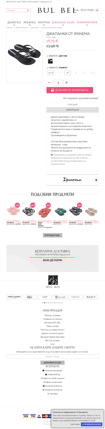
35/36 (50, 73)
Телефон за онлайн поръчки (52, 378)
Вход (76, 10)
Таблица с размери (52, 315)
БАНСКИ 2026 (63, 22)
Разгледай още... (53, 235)
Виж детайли (52, 260)
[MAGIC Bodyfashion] (76, 297)
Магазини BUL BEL (52, 323)
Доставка (60, 337)
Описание (72, 105)
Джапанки (35, 28)
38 (68, 73)
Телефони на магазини (52, 382)
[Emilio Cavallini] (14, 297)
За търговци (52, 394)
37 (59, 73)
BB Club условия (52, 341)
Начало (9, 28)
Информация (72, 110)
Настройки (75, 424)
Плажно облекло (21, 28)
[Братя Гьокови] (29, 297)
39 (76, 73)
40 (84, 73)
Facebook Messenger (53, 371)
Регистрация (87, 10)
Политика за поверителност (52, 330)
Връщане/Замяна (48, 337)
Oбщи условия (52, 326)
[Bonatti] (60, 297)
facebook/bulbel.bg (53, 386)
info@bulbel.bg (53, 374)
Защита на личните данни (53, 333)
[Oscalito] (45, 297)
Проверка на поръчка (52, 319)
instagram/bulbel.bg (53, 390)
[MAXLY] (91, 297)
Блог (53, 344)
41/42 (93, 73)
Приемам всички (92, 424)
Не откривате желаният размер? (81, 98)
